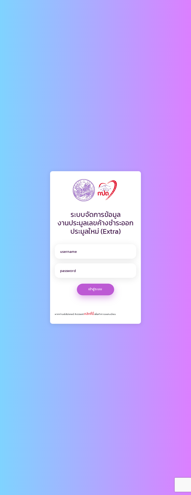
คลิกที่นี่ (89, 313)
